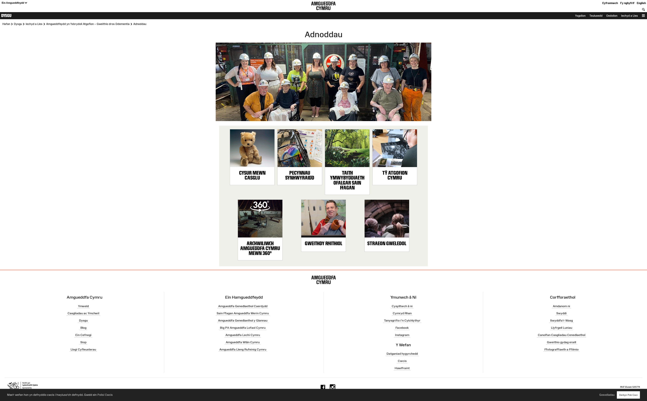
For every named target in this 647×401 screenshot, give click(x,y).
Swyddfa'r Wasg (561, 320)
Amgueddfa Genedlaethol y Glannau (242, 320)
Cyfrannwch (610, 3)
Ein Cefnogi (83, 335)
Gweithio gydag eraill (561, 342)
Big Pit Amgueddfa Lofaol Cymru (243, 327)
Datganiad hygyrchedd (402, 353)
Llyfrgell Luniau (561, 327)
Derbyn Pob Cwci (628, 395)
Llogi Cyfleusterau (83, 349)
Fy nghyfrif (627, 3)
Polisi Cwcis (105, 394)
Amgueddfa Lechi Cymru (242, 335)
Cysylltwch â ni (402, 306)
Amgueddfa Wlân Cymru (243, 342)
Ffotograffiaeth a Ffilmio (561, 349)
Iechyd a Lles (629, 15)
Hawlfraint (402, 368)
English (641, 3)
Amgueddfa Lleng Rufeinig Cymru (242, 349)
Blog (83, 327)
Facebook (402, 327)
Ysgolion (580, 15)
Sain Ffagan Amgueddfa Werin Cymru (243, 313)
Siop (83, 342)
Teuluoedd (596, 15)
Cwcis (402, 361)
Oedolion (611, 15)
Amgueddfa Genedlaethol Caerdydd (242, 306)
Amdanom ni (561, 306)
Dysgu (6, 15)
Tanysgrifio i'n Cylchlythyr (402, 320)
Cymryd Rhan (402, 313)
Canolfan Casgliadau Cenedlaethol (561, 335)
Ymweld (83, 306)
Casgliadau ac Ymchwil (83, 313)
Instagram (402, 335)
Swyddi (561, 313)
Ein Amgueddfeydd (13, 2)
